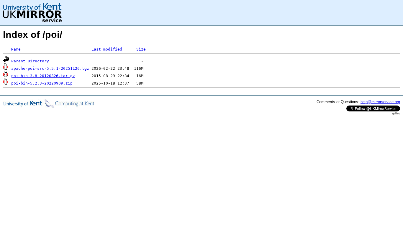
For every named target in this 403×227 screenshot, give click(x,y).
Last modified (106, 49)
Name (16, 49)
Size (141, 49)
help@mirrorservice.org (380, 102)
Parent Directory (30, 61)
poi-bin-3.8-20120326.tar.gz (43, 76)
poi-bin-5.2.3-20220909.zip (42, 83)
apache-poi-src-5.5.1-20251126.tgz (50, 68)
